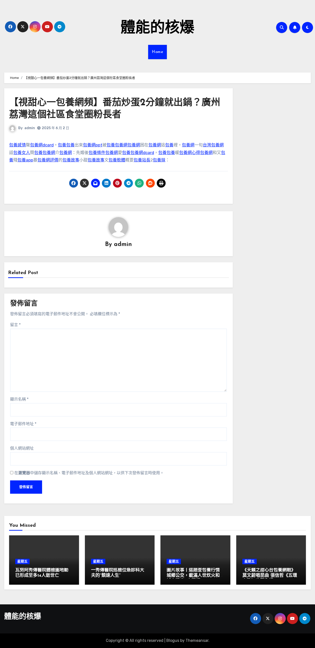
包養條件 (97, 152)
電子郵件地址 (23, 423)
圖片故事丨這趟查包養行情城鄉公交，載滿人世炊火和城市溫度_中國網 (193, 575)
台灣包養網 (213, 144)
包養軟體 (117, 160)
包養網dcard (42, 144)
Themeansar (197, 640)
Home (157, 52)
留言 (15, 324)
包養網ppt (92, 144)
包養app (25, 160)
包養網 (121, 144)
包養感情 (17, 144)
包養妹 (159, 160)
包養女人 (21, 152)
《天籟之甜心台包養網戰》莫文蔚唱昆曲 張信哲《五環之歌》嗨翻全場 (269, 575)
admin (29, 128)
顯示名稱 (19, 399)
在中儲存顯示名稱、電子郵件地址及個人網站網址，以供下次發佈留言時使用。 (89, 473)
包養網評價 (47, 160)
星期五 (22, 561)
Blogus (172, 640)
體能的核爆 (157, 28)
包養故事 (71, 160)
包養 (62, 144)
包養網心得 (189, 152)
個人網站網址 (22, 448)
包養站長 (142, 160)
